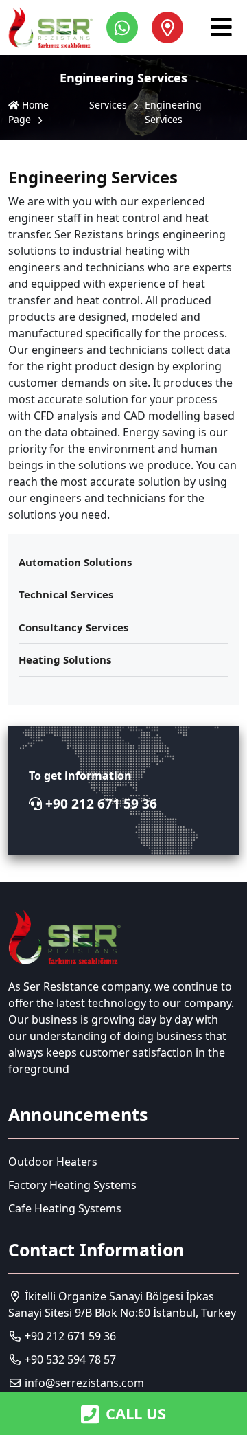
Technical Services (66, 594)
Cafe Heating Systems (64, 1208)
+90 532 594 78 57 (69, 1359)
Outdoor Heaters (52, 1161)
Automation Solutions (75, 562)
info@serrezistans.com (84, 1382)
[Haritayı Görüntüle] (167, 27)
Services (108, 104)
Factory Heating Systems (72, 1185)
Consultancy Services (73, 627)
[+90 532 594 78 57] (125, 27)
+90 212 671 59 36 (99, 804)
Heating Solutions (65, 659)
